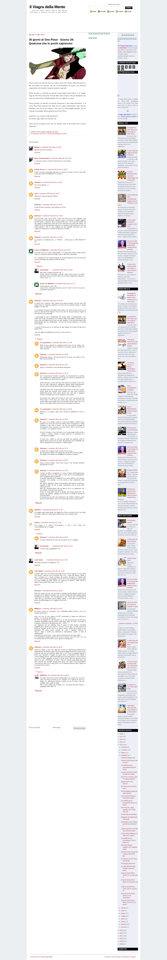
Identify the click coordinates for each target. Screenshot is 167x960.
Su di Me (103, 11)
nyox (36, 193)
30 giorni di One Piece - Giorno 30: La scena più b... (129, 875)
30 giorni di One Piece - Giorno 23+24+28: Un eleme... (128, 902)
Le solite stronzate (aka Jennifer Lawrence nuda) (128, 868)
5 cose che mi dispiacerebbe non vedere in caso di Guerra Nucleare (131, 268)
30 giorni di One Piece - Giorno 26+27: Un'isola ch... (129, 889)
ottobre (123, 752)
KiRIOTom (43, 675)
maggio (123, 916)
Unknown (37, 182)
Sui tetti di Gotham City (128, 758)
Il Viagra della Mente (47, 7)
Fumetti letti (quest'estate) (129, 814)
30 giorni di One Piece (39, 134)
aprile (123, 919)
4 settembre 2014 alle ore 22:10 (57, 448)
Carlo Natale (38, 571)
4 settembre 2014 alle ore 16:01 (62, 270)
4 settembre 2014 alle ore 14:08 (60, 158)
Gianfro (37, 522)
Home (94, 11)
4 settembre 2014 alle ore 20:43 (57, 419)
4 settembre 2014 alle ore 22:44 (52, 591)
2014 (121, 745)
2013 (121, 930)
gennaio (124, 927)
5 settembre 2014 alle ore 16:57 (52, 609)
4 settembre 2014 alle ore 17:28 (52, 510)
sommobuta (44, 270)
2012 (121, 933)
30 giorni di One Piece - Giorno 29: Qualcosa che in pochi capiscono (51, 41)
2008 (121, 944)
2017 (121, 736)
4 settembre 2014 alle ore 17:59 (61, 342)
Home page (56, 727)
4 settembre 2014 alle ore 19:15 (61, 409)
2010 (121, 938)
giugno (123, 913)
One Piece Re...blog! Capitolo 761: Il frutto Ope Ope (128, 810)
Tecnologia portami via (128, 863)
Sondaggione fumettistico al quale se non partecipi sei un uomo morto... (132, 297)
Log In (129, 11)
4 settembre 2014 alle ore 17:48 (56, 560)
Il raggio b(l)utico (132, 470)
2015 (121, 742)
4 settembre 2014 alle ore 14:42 (52, 237)
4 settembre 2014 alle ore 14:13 (49, 193)
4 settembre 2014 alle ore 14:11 (52, 182)
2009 (121, 941)
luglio (123, 910)
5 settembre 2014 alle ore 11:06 (57, 470)
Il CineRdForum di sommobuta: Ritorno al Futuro (129, 803)
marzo (123, 921)
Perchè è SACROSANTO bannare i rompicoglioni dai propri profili (132, 176)
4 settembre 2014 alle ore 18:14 (62, 546)
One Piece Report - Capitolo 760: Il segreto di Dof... (129, 847)
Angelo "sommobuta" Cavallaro (126, 957)
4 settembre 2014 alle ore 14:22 (52, 204)
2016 (121, 739)
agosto (123, 908)
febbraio (124, 924)
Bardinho (37, 510)
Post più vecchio (79, 728)
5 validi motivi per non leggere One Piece (132, 642)
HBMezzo (37, 609)
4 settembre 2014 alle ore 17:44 (50, 522)
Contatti (120, 11)
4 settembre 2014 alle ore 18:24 (57, 373)
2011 (121, 936)
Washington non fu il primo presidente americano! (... (129, 824)
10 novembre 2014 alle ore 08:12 (58, 675)
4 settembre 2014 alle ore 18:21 (57, 365)
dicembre (124, 747)
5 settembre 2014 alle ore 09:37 (57, 460)
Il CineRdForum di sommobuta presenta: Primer (128, 767)
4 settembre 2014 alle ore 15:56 (59, 250)
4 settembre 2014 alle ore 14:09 (56, 169)
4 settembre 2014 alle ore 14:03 (50, 147)
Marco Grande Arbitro (42, 158)
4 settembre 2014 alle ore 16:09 (52, 300)
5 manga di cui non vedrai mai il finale (132, 687)
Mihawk (37, 147)
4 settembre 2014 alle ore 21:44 (54, 571)
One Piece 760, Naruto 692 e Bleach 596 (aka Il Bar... (129, 854)
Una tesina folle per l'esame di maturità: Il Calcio (132, 604)
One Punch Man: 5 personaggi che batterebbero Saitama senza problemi (132, 245)
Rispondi (37, 152)
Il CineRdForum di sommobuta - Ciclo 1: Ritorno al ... (128, 840)
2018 (121, 734)
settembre (124, 755)
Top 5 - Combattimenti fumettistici (131, 388)
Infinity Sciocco (39, 169)
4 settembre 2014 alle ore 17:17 (65, 283)
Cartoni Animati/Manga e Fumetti (57, 134)
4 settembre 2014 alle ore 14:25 (52, 216)
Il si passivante (45, 342)
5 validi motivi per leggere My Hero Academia (132, 153)
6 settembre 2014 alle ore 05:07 (52, 647)
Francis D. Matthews (41, 250)
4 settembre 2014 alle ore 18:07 (57, 537)
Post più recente (34, 727)
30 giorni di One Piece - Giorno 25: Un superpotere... (128, 895)
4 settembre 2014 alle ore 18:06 (57, 354)
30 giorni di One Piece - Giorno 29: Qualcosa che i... (129, 882)
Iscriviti (112, 11)
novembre (124, 750)
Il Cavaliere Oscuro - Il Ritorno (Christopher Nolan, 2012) (131, 367)
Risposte (39, 266)
